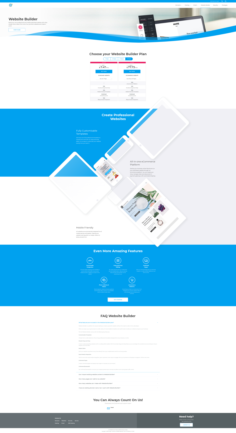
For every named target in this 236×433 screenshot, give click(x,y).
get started (118, 299)
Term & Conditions (127, 431)
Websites (64, 420)
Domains (57, 420)
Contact (132, 431)
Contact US (186, 425)
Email (63, 423)
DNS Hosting (71, 423)
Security (70, 420)
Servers (77, 420)
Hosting (57, 423)
